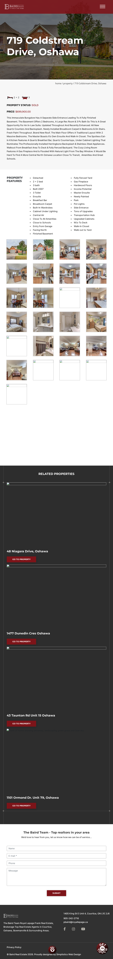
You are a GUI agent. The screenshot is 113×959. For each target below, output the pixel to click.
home (58, 83)
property (67, 83)
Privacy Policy (14, 947)
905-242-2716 (71, 918)
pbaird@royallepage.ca (76, 922)
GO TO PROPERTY (24, 560)
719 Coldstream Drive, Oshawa (90, 83)
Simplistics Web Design (68, 954)
